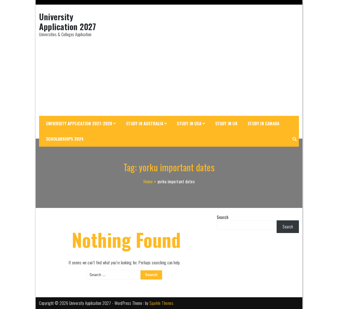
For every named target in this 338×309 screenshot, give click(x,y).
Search (222, 217)
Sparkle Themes (161, 303)
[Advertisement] (169, 76)
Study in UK (226, 123)
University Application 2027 (67, 21)
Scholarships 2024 (65, 139)
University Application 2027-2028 (79, 123)
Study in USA (189, 123)
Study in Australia (144, 123)
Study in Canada (263, 123)
